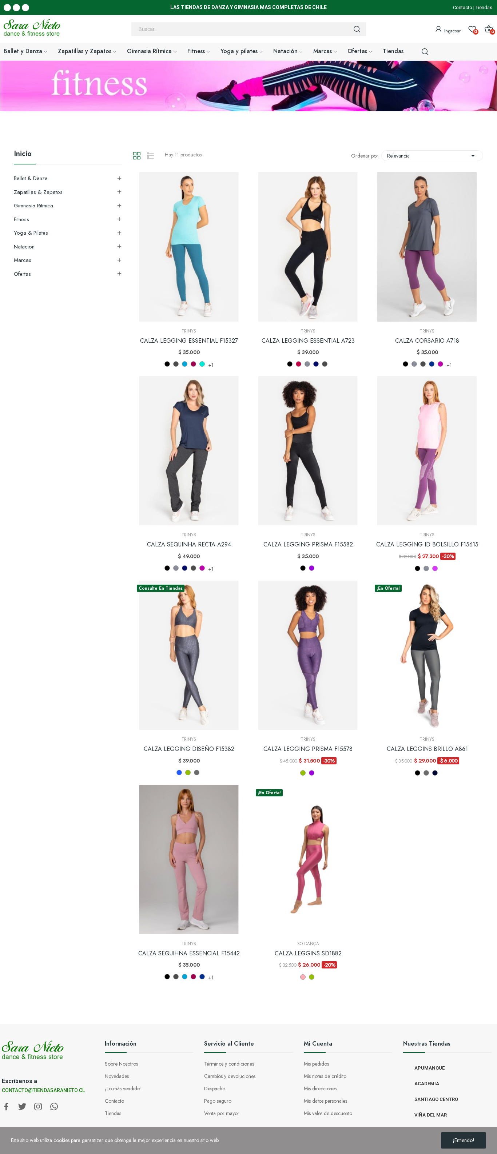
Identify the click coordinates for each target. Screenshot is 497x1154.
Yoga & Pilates (31, 233)
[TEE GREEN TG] (202, 364)
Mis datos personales (325, 1101)
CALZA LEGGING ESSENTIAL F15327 (189, 341)
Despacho (214, 1088)
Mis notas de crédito (325, 1076)
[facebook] (6, 1107)
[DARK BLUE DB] (184, 364)
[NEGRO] (167, 364)
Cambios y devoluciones (229, 1076)
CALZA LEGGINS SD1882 (308, 954)
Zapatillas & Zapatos (38, 192)
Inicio (23, 154)
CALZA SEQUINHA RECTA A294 (189, 545)
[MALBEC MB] (193, 364)
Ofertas (22, 274)
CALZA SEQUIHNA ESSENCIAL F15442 (189, 954)
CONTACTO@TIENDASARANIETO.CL (43, 1090)
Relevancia (432, 155)
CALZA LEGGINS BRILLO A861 (427, 749)
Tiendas (484, 7)
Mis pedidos (316, 1063)
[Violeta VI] (311, 568)
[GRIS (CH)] (196, 772)
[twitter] (22, 1107)
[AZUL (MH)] (316, 364)
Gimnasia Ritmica (33, 206)
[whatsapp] (54, 1107)
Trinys (189, 331)
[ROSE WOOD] (303, 977)
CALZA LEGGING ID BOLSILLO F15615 (427, 545)
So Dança (308, 944)
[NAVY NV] (431, 364)
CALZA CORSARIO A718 (427, 341)
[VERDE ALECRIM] (188, 772)
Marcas (22, 260)
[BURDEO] (298, 364)
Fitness (21, 219)
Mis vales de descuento (328, 1113)
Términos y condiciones (229, 1063)
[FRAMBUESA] (435, 568)
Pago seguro (217, 1101)
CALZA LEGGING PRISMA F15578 (308, 749)
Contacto (462, 7)
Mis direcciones (320, 1088)
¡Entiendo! (463, 1140)
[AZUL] (179, 772)
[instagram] (38, 1107)
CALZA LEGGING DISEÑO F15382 (189, 749)
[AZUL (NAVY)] (435, 773)
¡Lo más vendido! (123, 1088)
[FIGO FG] (440, 364)
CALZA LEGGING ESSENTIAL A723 (308, 341)
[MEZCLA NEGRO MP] (176, 364)
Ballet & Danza (31, 178)
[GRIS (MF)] (307, 364)
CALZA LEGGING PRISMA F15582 (308, 545)
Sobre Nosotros (121, 1063)
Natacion (24, 247)
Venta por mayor (221, 1113)
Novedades (117, 1076)
